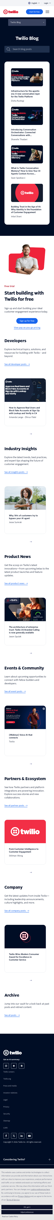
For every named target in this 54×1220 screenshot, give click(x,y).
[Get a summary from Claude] (21, 1066)
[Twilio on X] (14, 1136)
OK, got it (27, 1207)
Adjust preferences (27, 1212)
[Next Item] (31, 434)
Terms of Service (13, 1200)
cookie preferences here (40, 1189)
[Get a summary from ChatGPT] (6, 1066)
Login (46, 3)
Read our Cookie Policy (10, 1216)
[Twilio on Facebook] (6, 1136)
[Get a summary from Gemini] (14, 1066)
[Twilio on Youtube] (29, 1136)
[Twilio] (10, 12)
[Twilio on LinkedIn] (21, 1136)
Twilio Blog (15, 22)
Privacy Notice (24, 1196)
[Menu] (47, 11)
